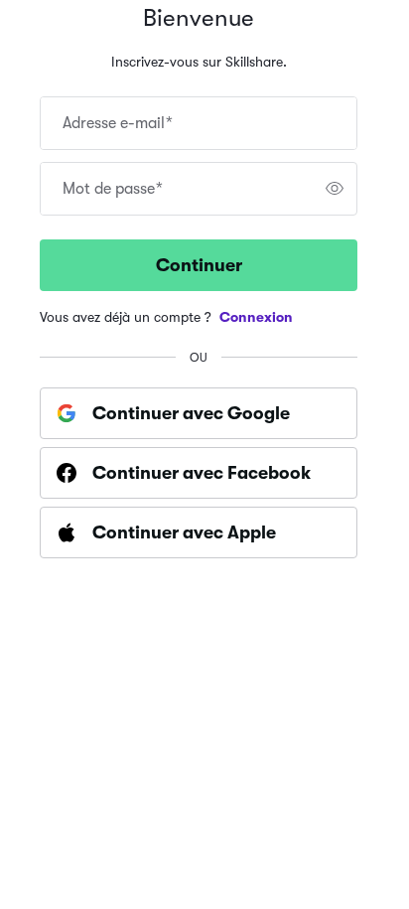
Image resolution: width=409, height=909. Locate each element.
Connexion (256, 317)
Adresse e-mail (118, 123)
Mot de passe (113, 189)
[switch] (334, 189)
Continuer (199, 265)
